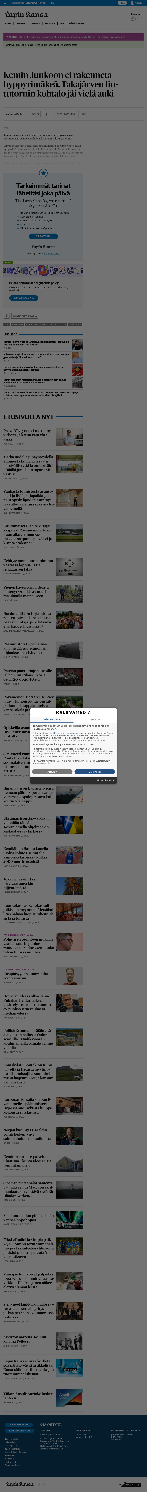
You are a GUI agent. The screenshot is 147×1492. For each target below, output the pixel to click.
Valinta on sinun (52, 719)
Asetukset (52, 771)
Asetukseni (95, 719)
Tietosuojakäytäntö (106, 780)
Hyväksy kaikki (94, 771)
